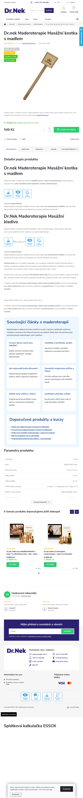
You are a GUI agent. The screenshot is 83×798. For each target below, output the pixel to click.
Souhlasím (66, 789)
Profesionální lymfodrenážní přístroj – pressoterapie (31, 439)
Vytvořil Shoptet (74, 707)
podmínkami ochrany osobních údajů (39, 636)
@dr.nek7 (35, 665)
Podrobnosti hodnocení (28, 43)
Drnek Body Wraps (62, 661)
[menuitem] (13, 19)
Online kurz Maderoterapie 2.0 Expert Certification (30, 427)
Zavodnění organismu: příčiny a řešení (59, 369)
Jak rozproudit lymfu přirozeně (23, 368)
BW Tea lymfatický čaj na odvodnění (25, 436)
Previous (72, 512)
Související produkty (69, 149)
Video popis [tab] (25, 149)
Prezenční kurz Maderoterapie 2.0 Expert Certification (31, 430)
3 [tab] (42, 573)
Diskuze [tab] (53, 149)
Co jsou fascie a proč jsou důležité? (21, 344)
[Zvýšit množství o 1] (49, 128)
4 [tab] (44, 573)
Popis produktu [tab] (11, 149)
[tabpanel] (23, 543)
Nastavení (15, 794)
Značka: (74, 139)
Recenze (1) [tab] (39, 149)
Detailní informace (42, 115)
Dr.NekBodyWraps (62, 658)
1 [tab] (38, 573)
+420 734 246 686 (61, 654)
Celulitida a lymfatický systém (58, 342)
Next (77, 512)
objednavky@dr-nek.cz (39, 654)
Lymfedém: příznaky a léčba (57, 393)
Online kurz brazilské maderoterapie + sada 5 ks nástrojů (33, 433)
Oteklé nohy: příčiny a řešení (22, 393)
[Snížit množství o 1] (49, 131)
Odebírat (67, 631)
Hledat (49, 10)
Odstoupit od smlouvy (9, 714)
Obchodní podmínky (10, 2)
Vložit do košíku (68, 130)
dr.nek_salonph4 (37, 661)
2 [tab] (40, 573)
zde (50, 789)
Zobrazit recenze (26, 596)
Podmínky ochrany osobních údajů (15, 683)
